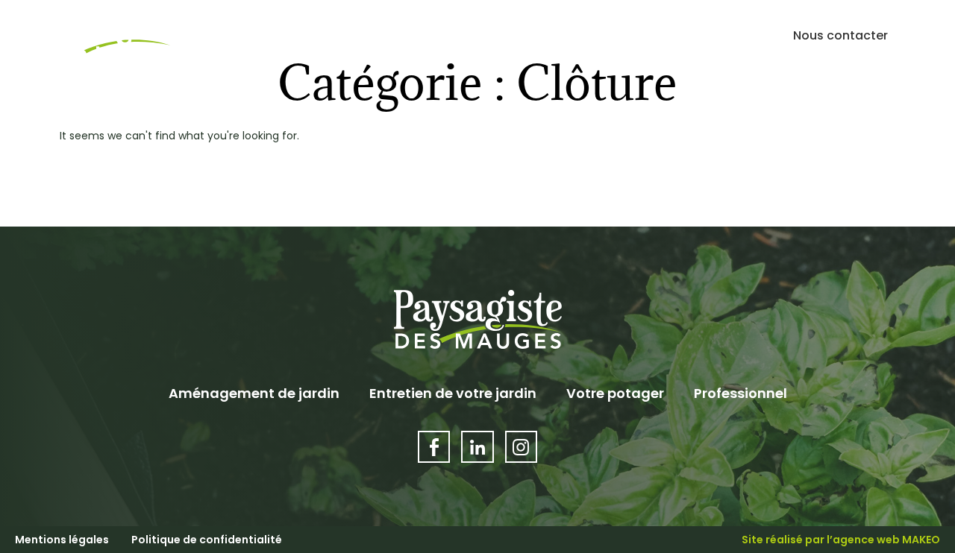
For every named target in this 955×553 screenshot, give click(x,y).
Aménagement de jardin (254, 393)
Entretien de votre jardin (452, 393)
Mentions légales (62, 540)
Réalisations (606, 35)
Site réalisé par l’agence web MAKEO (841, 539)
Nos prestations (474, 35)
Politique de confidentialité (206, 540)
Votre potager (615, 393)
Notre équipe (713, 35)
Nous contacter (840, 35)
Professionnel (740, 393)
